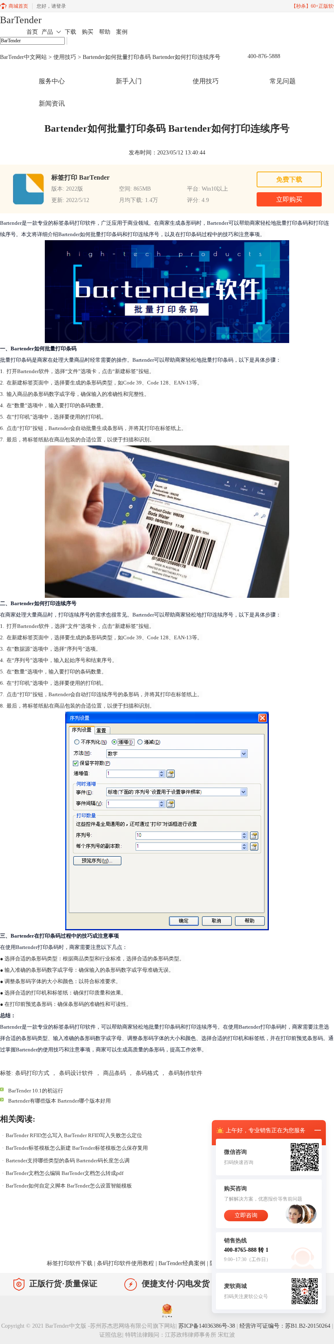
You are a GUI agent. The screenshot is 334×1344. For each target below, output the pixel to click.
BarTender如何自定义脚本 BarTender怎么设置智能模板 (69, 1186)
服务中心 (52, 81)
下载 (70, 32)
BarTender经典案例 (181, 1263)
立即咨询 (246, 1215)
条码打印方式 (32, 1073)
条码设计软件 (76, 1073)
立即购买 (289, 199)
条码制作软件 (185, 1073)
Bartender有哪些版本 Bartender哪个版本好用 (59, 1101)
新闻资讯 (52, 103)
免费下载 (289, 179)
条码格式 (147, 1073)
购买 (87, 32)
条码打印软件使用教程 (125, 1263)
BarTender (21, 20)
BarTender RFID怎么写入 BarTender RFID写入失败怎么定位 (74, 1135)
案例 (121, 32)
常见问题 (283, 81)
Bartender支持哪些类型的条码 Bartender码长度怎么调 (68, 1160)
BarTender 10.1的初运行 (35, 1091)
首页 (32, 32)
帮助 (104, 32)
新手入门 (129, 81)
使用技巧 (64, 57)
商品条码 (114, 1073)
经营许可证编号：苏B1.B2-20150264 (285, 1326)
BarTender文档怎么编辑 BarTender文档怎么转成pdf (64, 1173)
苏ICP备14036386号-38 (206, 1326)
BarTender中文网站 (23, 57)
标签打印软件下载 (69, 1263)
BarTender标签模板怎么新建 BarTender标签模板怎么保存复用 (77, 1148)
